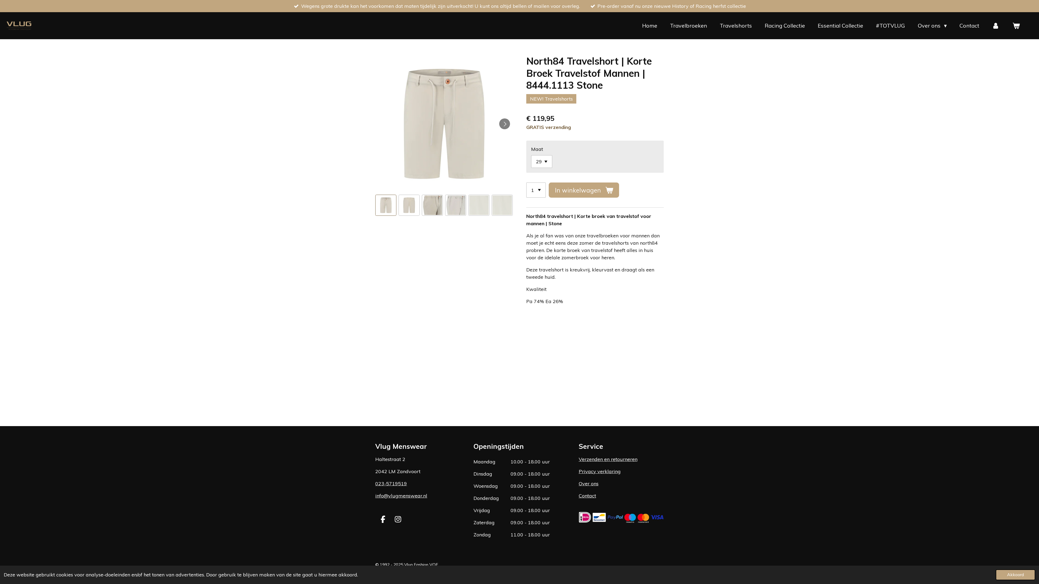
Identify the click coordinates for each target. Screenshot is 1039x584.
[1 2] (536, 190)
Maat (537, 149)
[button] (385, 205)
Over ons (589, 483)
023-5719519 (391, 483)
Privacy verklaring (600, 471)
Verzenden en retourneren (608, 459)
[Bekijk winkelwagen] (1016, 25)
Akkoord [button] (1015, 574)
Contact (587, 496)
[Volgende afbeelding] (504, 123)
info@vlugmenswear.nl (401, 496)
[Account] (996, 25)
